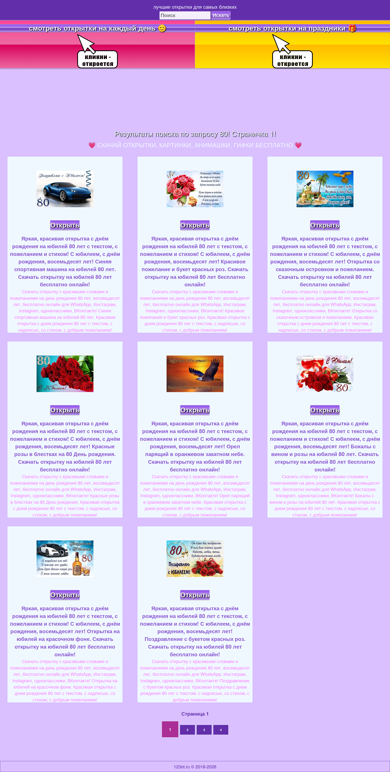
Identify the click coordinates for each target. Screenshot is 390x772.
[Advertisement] (195, 96)
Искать (221, 15)
